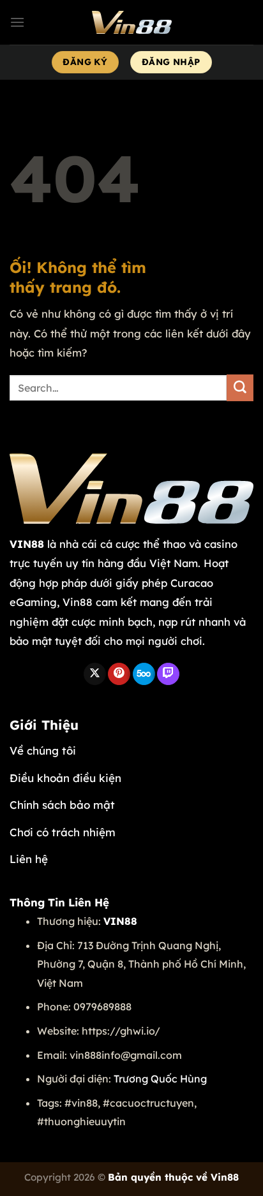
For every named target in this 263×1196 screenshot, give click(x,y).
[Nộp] (240, 387)
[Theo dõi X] (95, 674)
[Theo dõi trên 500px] (144, 674)
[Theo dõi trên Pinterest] (119, 674)
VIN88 (27, 543)
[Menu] (17, 22)
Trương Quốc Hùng (160, 1078)
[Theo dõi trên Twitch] (168, 674)
